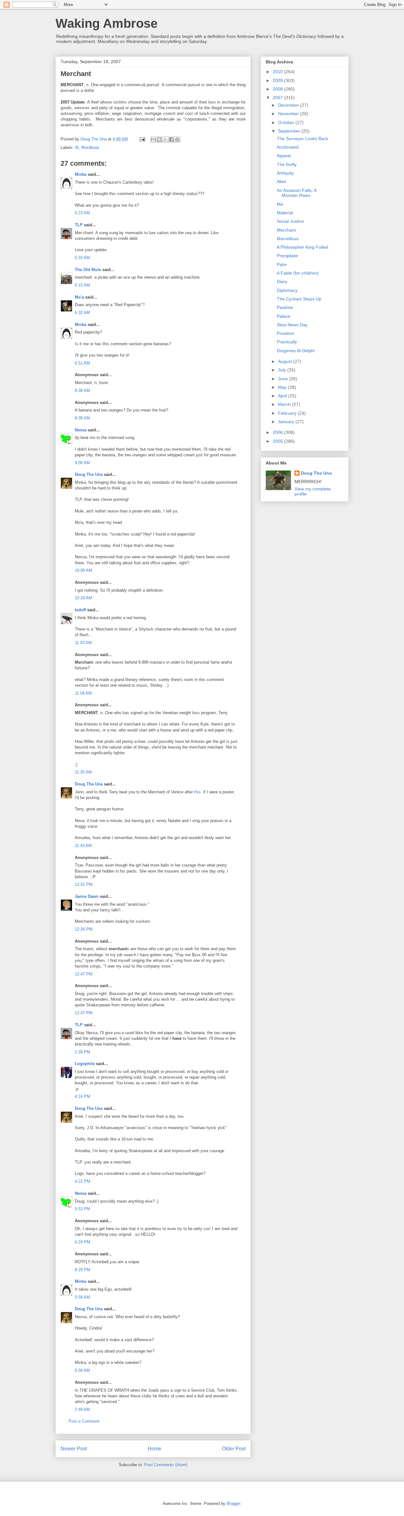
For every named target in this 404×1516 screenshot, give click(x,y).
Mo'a (79, 297)
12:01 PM (83, 884)
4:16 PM (82, 1096)
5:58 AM (82, 1297)
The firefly (287, 164)
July (282, 369)
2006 (278, 432)
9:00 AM (82, 462)
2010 (278, 71)
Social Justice (290, 221)
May (283, 387)
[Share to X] (165, 139)
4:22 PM (82, 1181)
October (286, 122)
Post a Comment (83, 1421)
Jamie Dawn (86, 896)
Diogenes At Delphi (296, 350)
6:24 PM (82, 1242)
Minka (80, 174)
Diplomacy (287, 290)
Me (280, 204)
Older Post (234, 1448)
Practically (287, 341)
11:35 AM (83, 772)
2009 (278, 80)
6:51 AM (82, 363)
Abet (281, 181)
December (289, 105)
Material (285, 212)
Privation (285, 333)
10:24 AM (83, 597)
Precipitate (287, 255)
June (283, 378)
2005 (278, 441)
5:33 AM (82, 257)
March (285, 404)
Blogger (233, 1503)
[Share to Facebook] (171, 139)
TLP (79, 224)
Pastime (285, 307)
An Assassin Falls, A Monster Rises (296, 193)
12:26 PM (83, 929)
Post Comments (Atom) (165, 1464)
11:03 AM (83, 642)
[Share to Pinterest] (177, 139)
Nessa (80, 430)
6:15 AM (82, 285)
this (197, 792)
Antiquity (285, 172)
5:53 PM (82, 1208)
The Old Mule (88, 269)
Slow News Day (292, 324)
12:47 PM (83, 974)
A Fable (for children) (298, 272)
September (289, 130)
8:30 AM (82, 390)
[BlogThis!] (159, 139)
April (283, 395)
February (288, 413)
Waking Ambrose (106, 23)
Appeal (284, 155)
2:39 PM (82, 1052)
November (289, 113)
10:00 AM (83, 570)
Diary (282, 281)
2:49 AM (82, 1409)
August (285, 361)
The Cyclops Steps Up (299, 298)
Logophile (85, 1063)
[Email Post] (141, 139)
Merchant (286, 230)
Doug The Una (89, 474)
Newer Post (74, 1448)
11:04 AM (83, 693)
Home (154, 1448)
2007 (278, 97)
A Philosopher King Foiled (302, 247)
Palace (283, 316)
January (286, 421)
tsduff (80, 609)
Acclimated (288, 147)
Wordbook (90, 147)
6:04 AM (82, 1370)
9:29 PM (82, 1269)
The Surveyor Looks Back (302, 138)
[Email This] (153, 139)
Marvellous (288, 238)
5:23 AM (82, 212)
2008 (278, 89)
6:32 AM (82, 312)
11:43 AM (83, 845)
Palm (282, 264)
